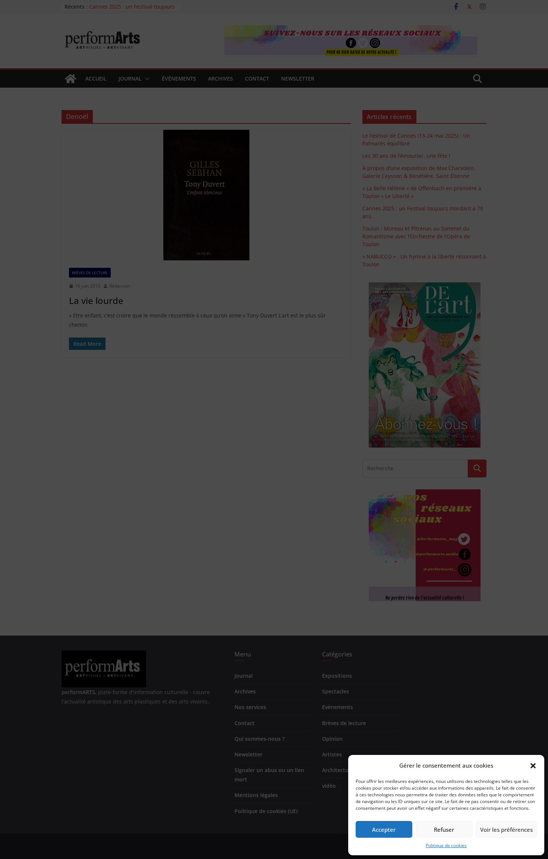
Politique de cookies (446, 845)
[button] (533, 765)
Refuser (444, 829)
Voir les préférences (506, 829)
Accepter (384, 829)
